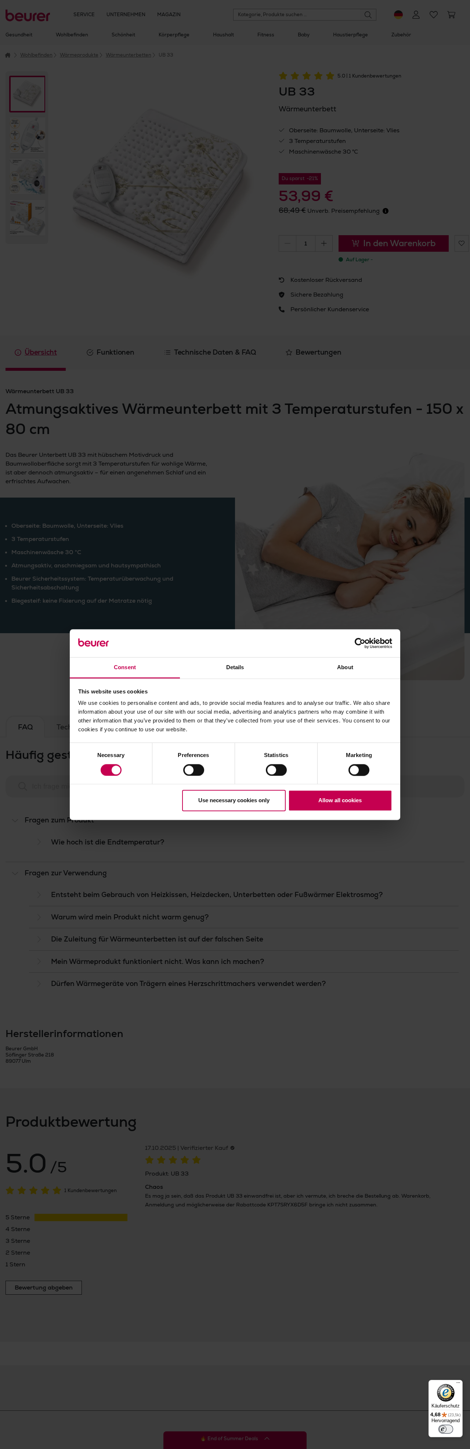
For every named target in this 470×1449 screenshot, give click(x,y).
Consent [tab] (125, 667)
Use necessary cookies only (234, 800)
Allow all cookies (340, 800)
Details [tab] (235, 667)
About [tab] (345, 667)
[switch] (193, 770)
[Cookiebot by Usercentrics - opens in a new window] (360, 643)
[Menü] (458, 1384)
